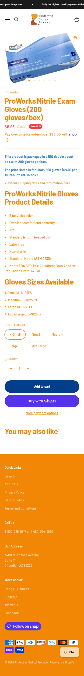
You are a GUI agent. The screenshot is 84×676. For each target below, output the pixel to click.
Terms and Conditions (21, 508)
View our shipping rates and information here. (38, 183)
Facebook (12, 613)
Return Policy (14, 500)
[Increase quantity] (28, 368)
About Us (11, 484)
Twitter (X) (12, 605)
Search (10, 476)
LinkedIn (11, 597)
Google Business (17, 589)
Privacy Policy (14, 492)
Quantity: (11, 359)
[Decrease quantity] (11, 368)
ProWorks (11, 92)
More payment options (42, 413)
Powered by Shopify (62, 662)
